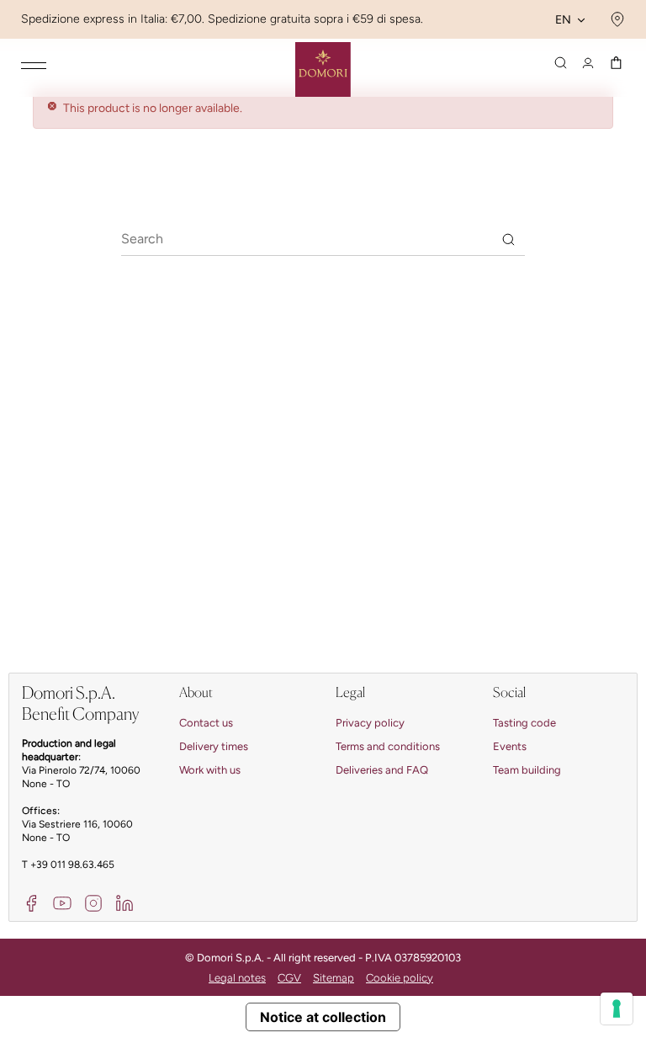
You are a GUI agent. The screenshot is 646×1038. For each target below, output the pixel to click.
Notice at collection (323, 1017)
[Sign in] (588, 63)
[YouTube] (62, 902)
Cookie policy (399, 977)
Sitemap (333, 977)
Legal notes (237, 977)
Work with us (210, 770)
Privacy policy (370, 722)
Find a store (615, 19)
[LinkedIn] (124, 902)
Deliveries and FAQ (382, 770)
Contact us (206, 722)
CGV (289, 977)
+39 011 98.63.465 (72, 864)
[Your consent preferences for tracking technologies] (617, 1009)
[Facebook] (31, 902)
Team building (527, 770)
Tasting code (524, 722)
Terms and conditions (388, 746)
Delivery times (213, 746)
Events (510, 746)
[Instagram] (93, 902)
